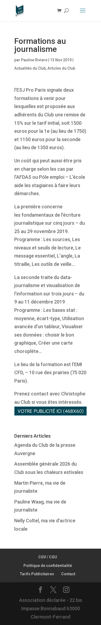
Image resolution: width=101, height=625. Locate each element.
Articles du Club (61, 68)
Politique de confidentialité (47, 565)
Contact (68, 574)
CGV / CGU (47, 557)
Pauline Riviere (34, 60)
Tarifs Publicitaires (37, 574)
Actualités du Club (30, 68)
